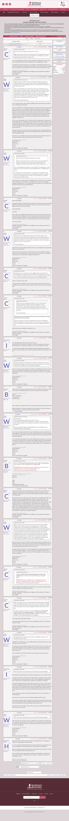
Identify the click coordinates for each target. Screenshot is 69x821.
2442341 (50, 387)
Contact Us (49, 775)
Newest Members (59, 54)
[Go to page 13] (51, 44)
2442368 (50, 738)
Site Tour (24, 12)
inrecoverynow (34, 77)
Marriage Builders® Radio (53, 9)
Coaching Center (34, 9)
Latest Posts (59, 61)
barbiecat (35, 458)
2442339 (50, 337)
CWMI (36, 151)
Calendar (31, 38)
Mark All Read (12, 775)
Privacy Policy (34, 793)
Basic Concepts (44, 12)
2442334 (50, 268)
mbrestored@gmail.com (15, 32)
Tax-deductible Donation (13, 12)
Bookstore (6, 9)
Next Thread (39, 41)
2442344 (50, 414)
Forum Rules (6, 775)
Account (51, 793)
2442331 (50, 198)
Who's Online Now (59, 46)
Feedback (18, 793)
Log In (64, 36)
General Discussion (29, 36)
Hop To (17, 766)
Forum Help (54, 775)
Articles (63, 12)
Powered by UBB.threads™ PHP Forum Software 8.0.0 (34, 811)
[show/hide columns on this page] (65, 38)
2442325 (50, 46)
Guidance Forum (34, 15)
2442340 (50, 358)
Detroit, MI (5, 472)
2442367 (50, 712)
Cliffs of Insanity (6, 91)
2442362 (50, 632)
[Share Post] (47, 77)
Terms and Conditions (26, 793)
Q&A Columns (54, 12)
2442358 (50, 567)
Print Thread (6, 44)
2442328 (50, 77)
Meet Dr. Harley (34, 12)
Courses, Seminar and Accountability (17, 9)
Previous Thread (16, 41)
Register (59, 36)
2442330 (50, 150)
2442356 (50, 520)
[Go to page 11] (30, 44)
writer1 (35, 47)
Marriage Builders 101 (40, 36)
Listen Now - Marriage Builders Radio (62, 4)
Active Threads (37, 38)
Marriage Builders (14, 36)
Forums (21, 36)
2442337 (50, 296)
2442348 (50, 488)
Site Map (46, 793)
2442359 (50, 597)
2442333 (50, 231)
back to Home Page (34, 3)
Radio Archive (63, 9)
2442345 (50, 458)
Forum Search (59, 41)
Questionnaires (43, 9)
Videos (27, 9)
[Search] (63, 38)
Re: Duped (19, 47)
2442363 (50, 666)
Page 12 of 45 (25, 44)
